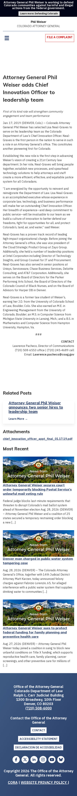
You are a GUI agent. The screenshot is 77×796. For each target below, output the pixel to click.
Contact (38, 730)
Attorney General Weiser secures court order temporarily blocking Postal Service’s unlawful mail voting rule (37, 489)
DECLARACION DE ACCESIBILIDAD (38, 747)
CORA (13, 782)
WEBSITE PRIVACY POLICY (44, 782)
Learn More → (18, 419)
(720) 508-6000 (38, 708)
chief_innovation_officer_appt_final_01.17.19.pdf (38, 439)
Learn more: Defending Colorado (39, 13)
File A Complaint (60, 37)
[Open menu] (7, 38)
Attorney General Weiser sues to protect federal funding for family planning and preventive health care (35, 632)
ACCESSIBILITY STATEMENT (39, 739)
